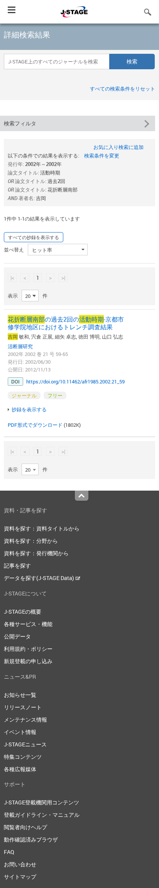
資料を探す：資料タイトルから (42, 528)
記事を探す (17, 565)
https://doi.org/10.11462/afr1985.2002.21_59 (75, 381)
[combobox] (30, 295)
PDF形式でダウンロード (35, 424)
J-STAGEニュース (25, 744)
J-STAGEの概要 (22, 611)
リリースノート (23, 707)
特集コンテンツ (23, 756)
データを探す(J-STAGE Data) (39, 578)
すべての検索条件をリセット (122, 88)
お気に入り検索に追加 (118, 147)
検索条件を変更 (101, 155)
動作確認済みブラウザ (31, 839)
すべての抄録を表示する (33, 237)
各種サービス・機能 (28, 624)
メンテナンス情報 (25, 719)
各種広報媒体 (20, 769)
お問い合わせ (20, 864)
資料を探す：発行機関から (36, 553)
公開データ (17, 636)
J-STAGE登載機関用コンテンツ (41, 802)
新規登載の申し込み (28, 661)
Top (81, 496)
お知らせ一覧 (20, 694)
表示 (13, 295)
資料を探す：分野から (31, 540)
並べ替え (14, 249)
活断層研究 (20, 346)
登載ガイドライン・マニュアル (42, 814)
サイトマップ (20, 876)
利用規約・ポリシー (28, 648)
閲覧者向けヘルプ (25, 827)
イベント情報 (20, 732)
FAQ (9, 851)
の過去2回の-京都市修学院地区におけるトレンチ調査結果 (66, 323)
